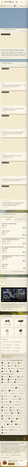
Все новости (22, 31)
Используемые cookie (5, 457)
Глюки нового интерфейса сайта (9, 223)
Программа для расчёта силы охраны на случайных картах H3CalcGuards (14, 256)
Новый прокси (5, 264)
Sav (2, 260)
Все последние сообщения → (18, 271)
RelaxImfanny (9, 357)
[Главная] (7, 2)
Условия (7, 455)
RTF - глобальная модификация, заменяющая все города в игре (13, 247)
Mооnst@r (4, 227)
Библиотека (5, 339)
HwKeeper (4, 268)
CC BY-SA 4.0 (24, 446)
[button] (17, 2)
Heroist (3, 234)
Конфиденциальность (16, 455)
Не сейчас (18, 464)
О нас (2, 455)
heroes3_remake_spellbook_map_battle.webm (13, 304)
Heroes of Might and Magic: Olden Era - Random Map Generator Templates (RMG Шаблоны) (13, 239)
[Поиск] (21, 2)
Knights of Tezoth (6, 231)
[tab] (7, 219)
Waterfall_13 (4, 252)
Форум (24, 215)
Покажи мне (11, 464)
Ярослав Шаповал (5, 243)
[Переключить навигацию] (25, 2)
